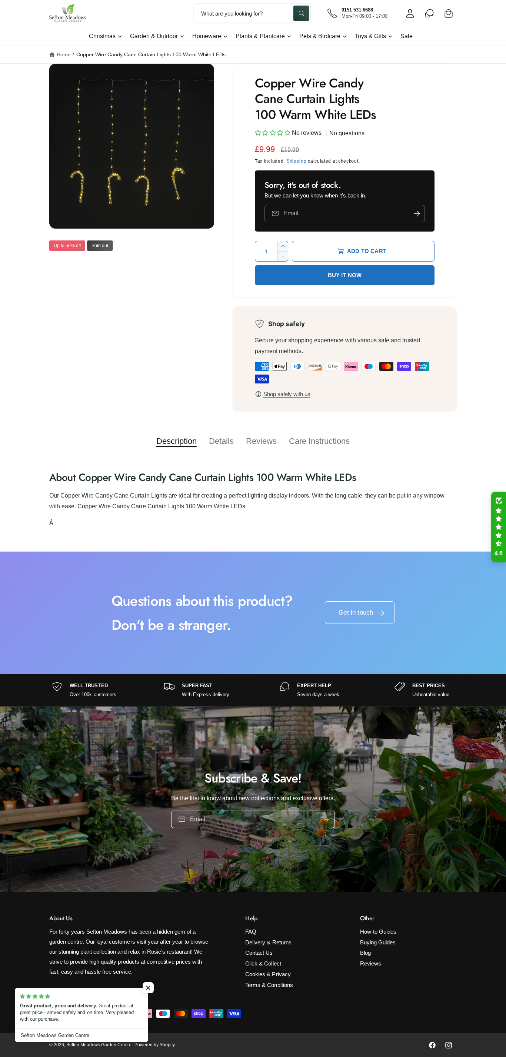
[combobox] (252, 13)
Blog (365, 953)
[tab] (176, 441)
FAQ (250, 931)
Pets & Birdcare (319, 36)
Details (221, 441)
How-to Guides (378, 931)
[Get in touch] (429, 13)
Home (64, 54)
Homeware (206, 36)
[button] (448, 13)
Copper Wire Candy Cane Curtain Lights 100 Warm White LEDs (151, 54)
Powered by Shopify (154, 1044)
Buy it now (345, 275)
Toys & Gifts (370, 36)
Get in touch (356, 612)
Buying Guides (378, 942)
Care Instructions (319, 441)
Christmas (102, 36)
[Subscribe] (326, 819)
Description (176, 441)
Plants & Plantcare (260, 36)
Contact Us (259, 953)
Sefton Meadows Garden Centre (98, 1044)
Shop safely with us (286, 394)
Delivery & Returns (268, 942)
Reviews (261, 441)
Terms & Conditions (269, 985)
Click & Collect (263, 963)
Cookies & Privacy (267, 974)
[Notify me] (417, 213)
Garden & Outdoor (154, 36)
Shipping (296, 161)
